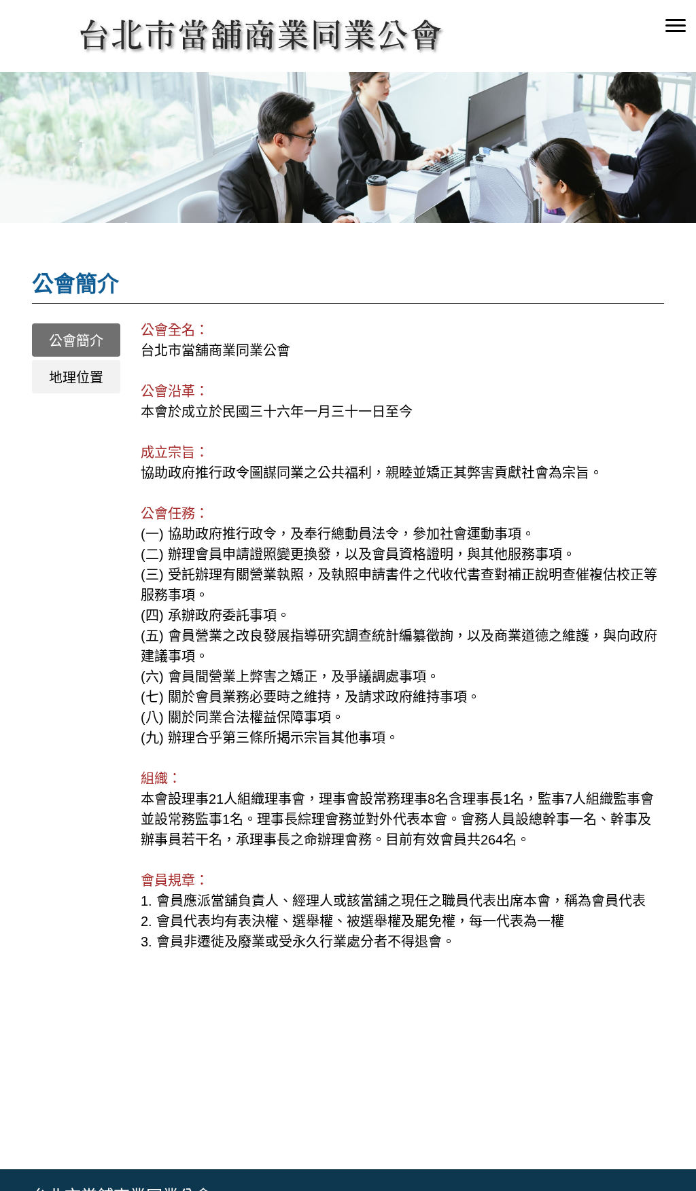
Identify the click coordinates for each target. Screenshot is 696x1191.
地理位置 (76, 377)
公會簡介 (76, 341)
